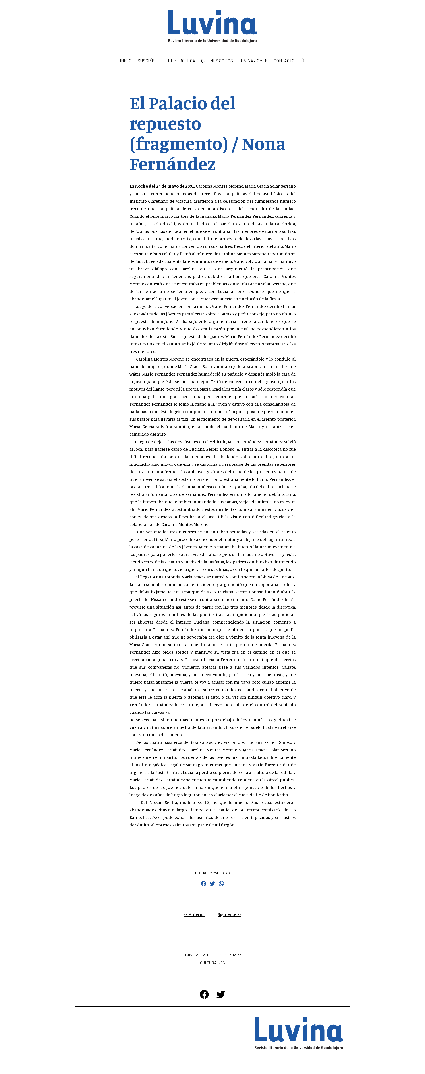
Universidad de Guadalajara (212, 954)
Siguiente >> (229, 914)
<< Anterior (194, 914)
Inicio (126, 60)
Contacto (284, 60)
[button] (303, 60)
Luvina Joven (253, 60)
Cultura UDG (212, 962)
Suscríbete (150, 60)
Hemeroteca (181, 60)
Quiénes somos (217, 60)
